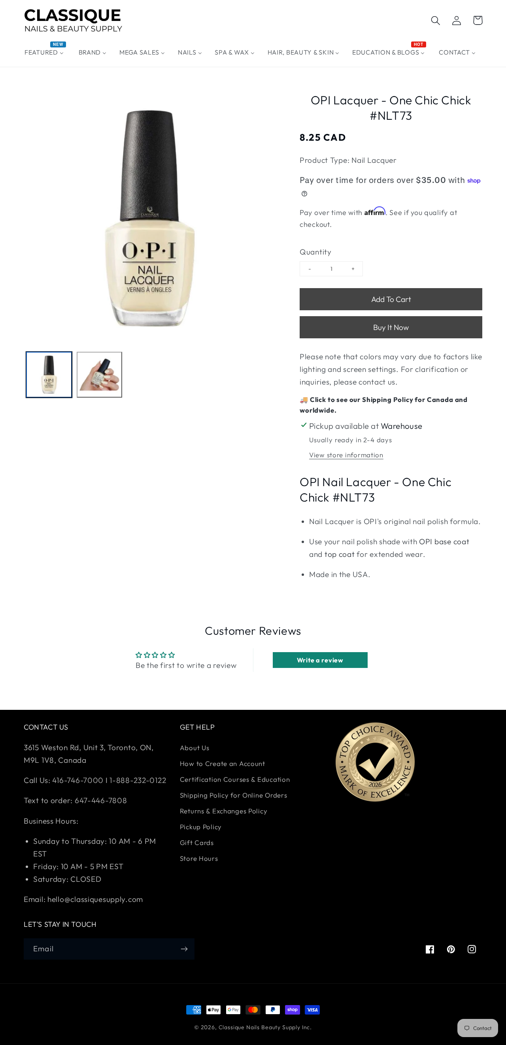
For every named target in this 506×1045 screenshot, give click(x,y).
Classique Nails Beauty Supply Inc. (265, 1027)
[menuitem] (45, 52)
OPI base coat (444, 541)
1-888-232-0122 (137, 780)
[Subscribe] (184, 949)
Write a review (320, 660)
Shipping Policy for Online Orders (233, 795)
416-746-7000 (78, 780)
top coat (340, 554)
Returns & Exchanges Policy (224, 811)
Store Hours (199, 858)
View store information (346, 455)
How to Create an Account (222, 763)
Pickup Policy (201, 826)
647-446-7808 (101, 800)
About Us (195, 747)
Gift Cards (197, 842)
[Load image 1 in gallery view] (49, 375)
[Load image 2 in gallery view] (100, 375)
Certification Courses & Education (235, 779)
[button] (435, 20)
